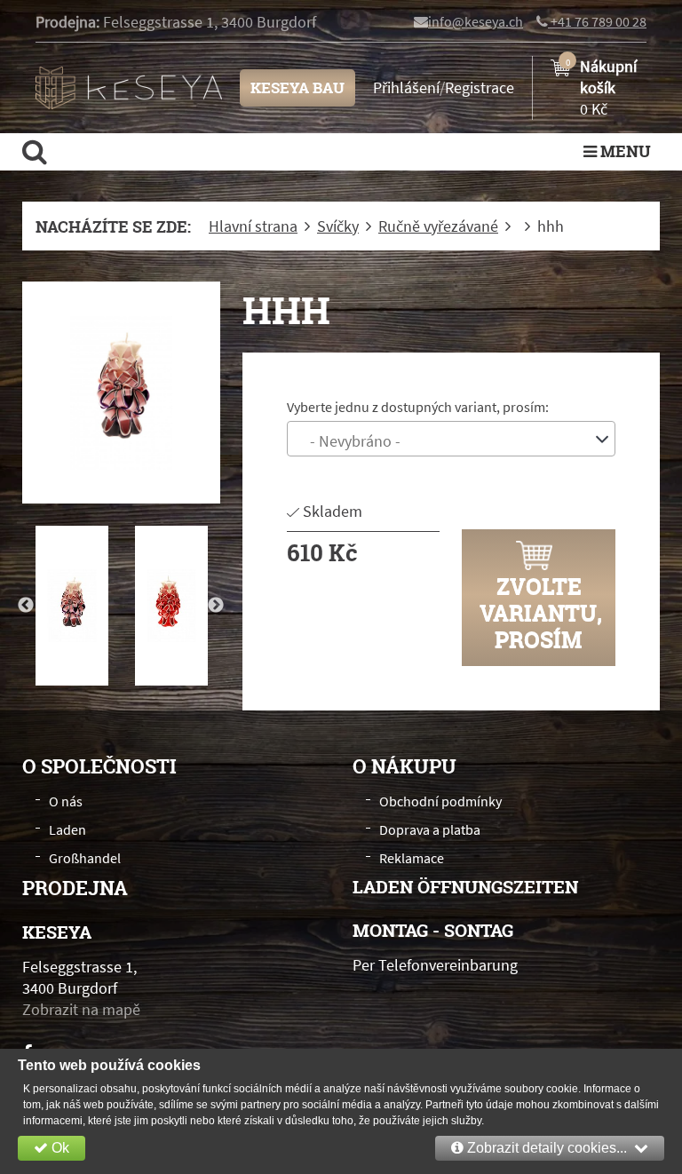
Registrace (479, 87)
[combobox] (451, 438)
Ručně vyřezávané (438, 226)
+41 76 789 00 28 (597, 21)
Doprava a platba (429, 829)
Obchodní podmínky (440, 801)
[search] (34, 151)
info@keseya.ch (475, 21)
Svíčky (338, 226)
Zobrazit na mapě (81, 1009)
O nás (66, 801)
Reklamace (411, 858)
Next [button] (216, 606)
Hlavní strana (253, 226)
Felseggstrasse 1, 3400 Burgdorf (209, 22)
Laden (67, 829)
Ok (58, 1147)
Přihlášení (406, 87)
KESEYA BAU (297, 87)
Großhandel (85, 858)
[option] (121, 392)
